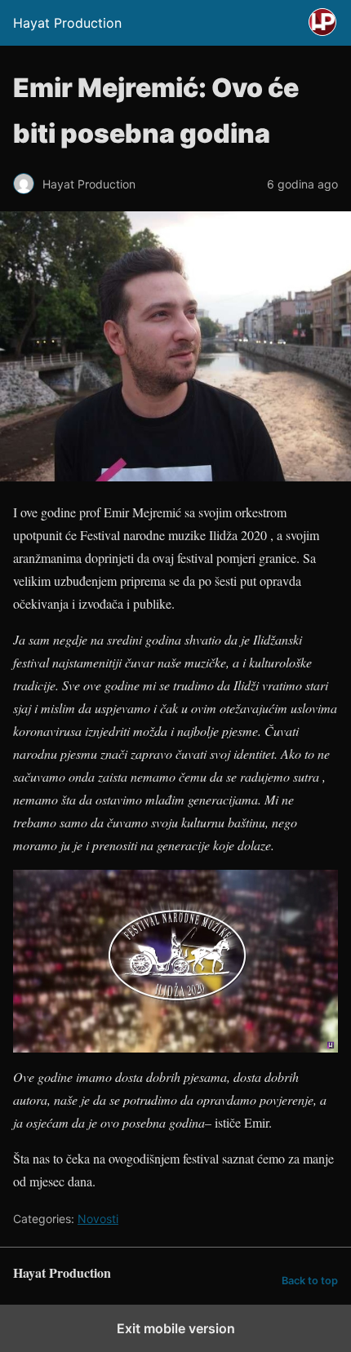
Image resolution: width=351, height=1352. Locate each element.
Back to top (310, 1280)
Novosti (98, 1219)
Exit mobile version (176, 1328)
